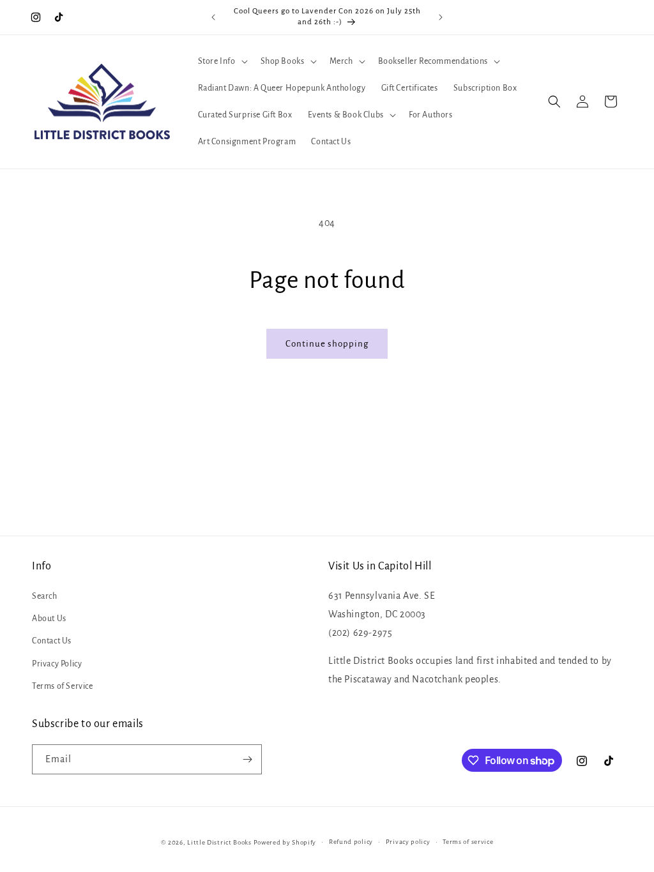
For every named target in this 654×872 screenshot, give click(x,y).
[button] (221, 61)
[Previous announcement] (213, 17)
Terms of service (468, 841)
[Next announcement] (441, 17)
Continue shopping (327, 344)
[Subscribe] (247, 759)
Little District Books (219, 842)
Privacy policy (408, 841)
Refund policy (351, 841)
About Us (49, 618)
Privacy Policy (57, 663)
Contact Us (52, 640)
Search (44, 596)
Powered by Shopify (285, 842)
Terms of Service (62, 686)
